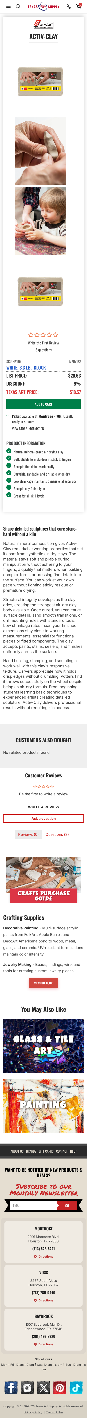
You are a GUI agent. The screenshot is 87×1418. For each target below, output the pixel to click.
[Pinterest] (59, 1393)
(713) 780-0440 (43, 1292)
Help (73, 1151)
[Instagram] (27, 1393)
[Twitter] (43, 1393)
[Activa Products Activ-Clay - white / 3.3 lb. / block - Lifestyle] (40, 221)
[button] (43, 335)
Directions (45, 1256)
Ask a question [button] (43, 818)
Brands (31, 1151)
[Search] (18, 6)
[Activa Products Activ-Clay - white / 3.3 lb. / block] (40, 81)
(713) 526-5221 (43, 1248)
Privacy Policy (33, 1412)
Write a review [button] (43, 807)
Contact (62, 1151)
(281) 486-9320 (43, 1336)
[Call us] (69, 7)
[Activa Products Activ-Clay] (40, 291)
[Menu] (8, 6)
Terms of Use (54, 1412)
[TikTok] (76, 1393)
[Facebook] (11, 1393)
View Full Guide (43, 983)
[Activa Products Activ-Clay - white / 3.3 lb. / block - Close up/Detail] (40, 151)
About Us (17, 1151)
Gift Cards (46, 1151)
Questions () (57, 834)
